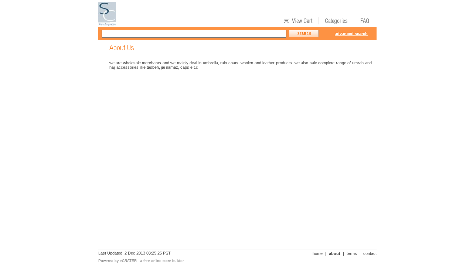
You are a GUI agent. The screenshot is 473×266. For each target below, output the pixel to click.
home (318, 253)
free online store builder (163, 261)
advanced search (351, 33)
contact (370, 253)
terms (352, 253)
